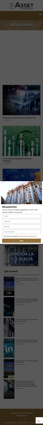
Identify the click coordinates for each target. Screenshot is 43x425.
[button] (40, 184)
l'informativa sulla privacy (27, 236)
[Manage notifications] (38, 421)
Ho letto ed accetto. (20, 236)
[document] (21, 212)
